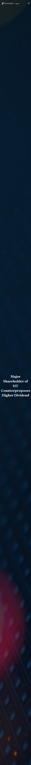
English (17, 3)
